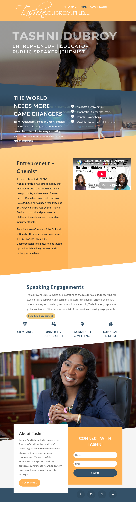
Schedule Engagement (40, 315)
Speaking (70, 7)
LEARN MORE (29, 483)
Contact (70, 15)
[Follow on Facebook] (81, 494)
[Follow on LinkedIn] (113, 494)
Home (83, 7)
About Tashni (99, 7)
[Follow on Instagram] (91, 494)
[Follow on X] (102, 494)
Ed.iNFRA (84, 15)
